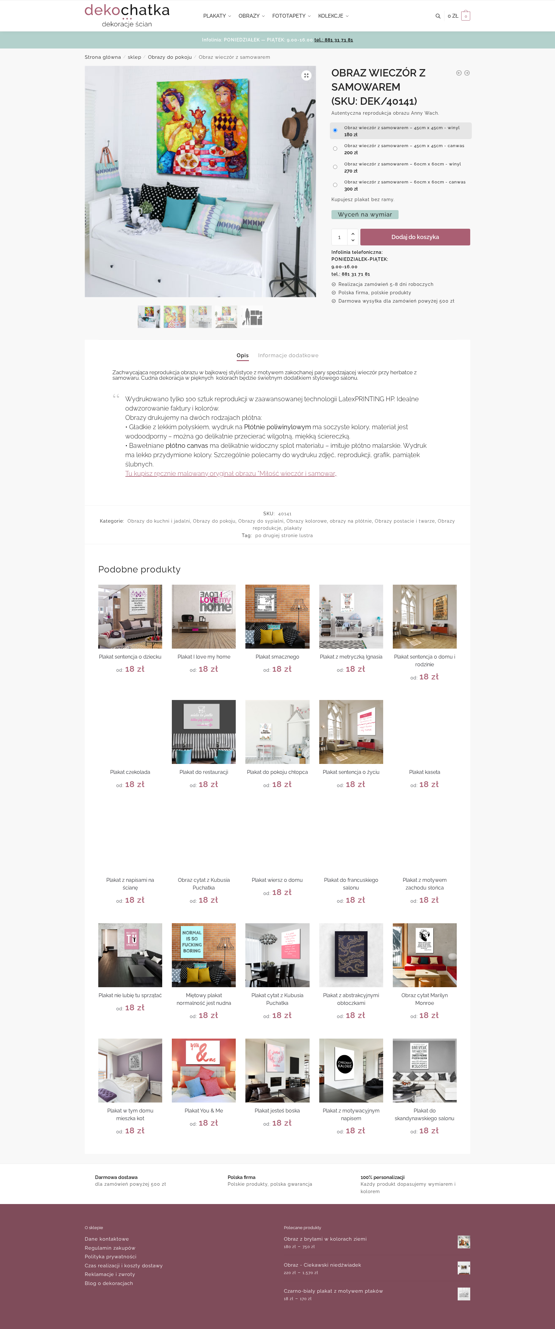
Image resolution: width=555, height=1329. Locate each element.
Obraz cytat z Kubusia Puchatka (204, 884)
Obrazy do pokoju (170, 57)
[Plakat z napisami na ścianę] (130, 840)
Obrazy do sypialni (261, 521)
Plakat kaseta (424, 772)
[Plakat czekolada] (130, 732)
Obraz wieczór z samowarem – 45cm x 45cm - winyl (402, 127)
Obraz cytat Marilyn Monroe (424, 999)
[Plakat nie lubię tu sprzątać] (130, 955)
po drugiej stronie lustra (284, 535)
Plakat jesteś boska (277, 1111)
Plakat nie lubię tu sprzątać (130, 995)
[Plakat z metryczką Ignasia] (351, 617)
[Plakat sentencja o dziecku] (130, 617)
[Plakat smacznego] (277, 617)
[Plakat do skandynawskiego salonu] (425, 1071)
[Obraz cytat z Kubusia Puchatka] (204, 840)
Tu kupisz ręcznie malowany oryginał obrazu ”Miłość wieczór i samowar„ (231, 473)
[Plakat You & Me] (204, 1071)
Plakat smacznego (277, 657)
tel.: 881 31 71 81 (333, 39)
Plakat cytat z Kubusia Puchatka (277, 999)
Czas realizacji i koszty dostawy (124, 1266)
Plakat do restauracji (204, 772)
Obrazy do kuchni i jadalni (159, 521)
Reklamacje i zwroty (110, 1274)
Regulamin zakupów (110, 1248)
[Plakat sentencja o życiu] (351, 732)
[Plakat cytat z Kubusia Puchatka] (277, 955)
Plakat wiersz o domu (277, 880)
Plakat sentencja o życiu (351, 772)
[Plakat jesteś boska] (277, 1071)
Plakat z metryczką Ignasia (351, 657)
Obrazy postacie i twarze (405, 521)
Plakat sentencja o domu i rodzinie (424, 661)
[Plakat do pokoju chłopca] (277, 732)
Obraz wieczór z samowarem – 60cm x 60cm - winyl (402, 164)
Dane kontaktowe (107, 1239)
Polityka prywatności (111, 1257)
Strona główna (103, 57)
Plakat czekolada (130, 772)
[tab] (243, 350)
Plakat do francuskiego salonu (351, 884)
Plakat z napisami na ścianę (130, 884)
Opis (243, 355)
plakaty (293, 528)
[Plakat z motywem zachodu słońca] (425, 840)
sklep (134, 57)
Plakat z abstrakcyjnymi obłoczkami (351, 999)
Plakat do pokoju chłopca (277, 772)
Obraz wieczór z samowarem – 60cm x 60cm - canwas (405, 182)
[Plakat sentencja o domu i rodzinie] (425, 617)
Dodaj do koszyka (415, 237)
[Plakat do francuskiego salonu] (351, 840)
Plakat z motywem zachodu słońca (425, 884)
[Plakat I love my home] (204, 617)
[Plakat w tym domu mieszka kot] (130, 1071)
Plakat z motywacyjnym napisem (351, 1114)
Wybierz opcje (130, 692)
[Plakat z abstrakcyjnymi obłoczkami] (351, 955)
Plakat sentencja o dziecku (130, 657)
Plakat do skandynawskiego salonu (424, 1114)
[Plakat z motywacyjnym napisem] (351, 1071)
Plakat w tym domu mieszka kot (130, 1114)
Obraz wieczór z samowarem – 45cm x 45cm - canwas (404, 145)
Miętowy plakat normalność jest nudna (204, 999)
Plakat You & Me (204, 1111)
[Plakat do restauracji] (204, 732)
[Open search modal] (441, 16)
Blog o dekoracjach (109, 1283)
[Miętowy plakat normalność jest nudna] (204, 955)
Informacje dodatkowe (288, 355)
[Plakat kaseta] (425, 732)
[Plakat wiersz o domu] (277, 840)
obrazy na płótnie (351, 521)
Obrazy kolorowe (306, 521)
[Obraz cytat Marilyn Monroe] (425, 955)
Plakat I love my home (204, 657)
